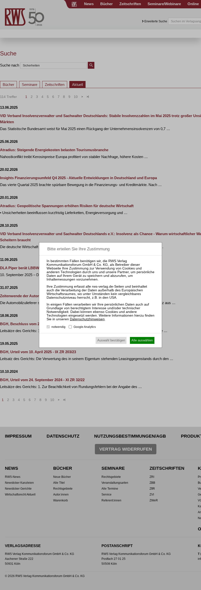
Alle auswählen (142, 340)
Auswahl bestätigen (111, 340)
